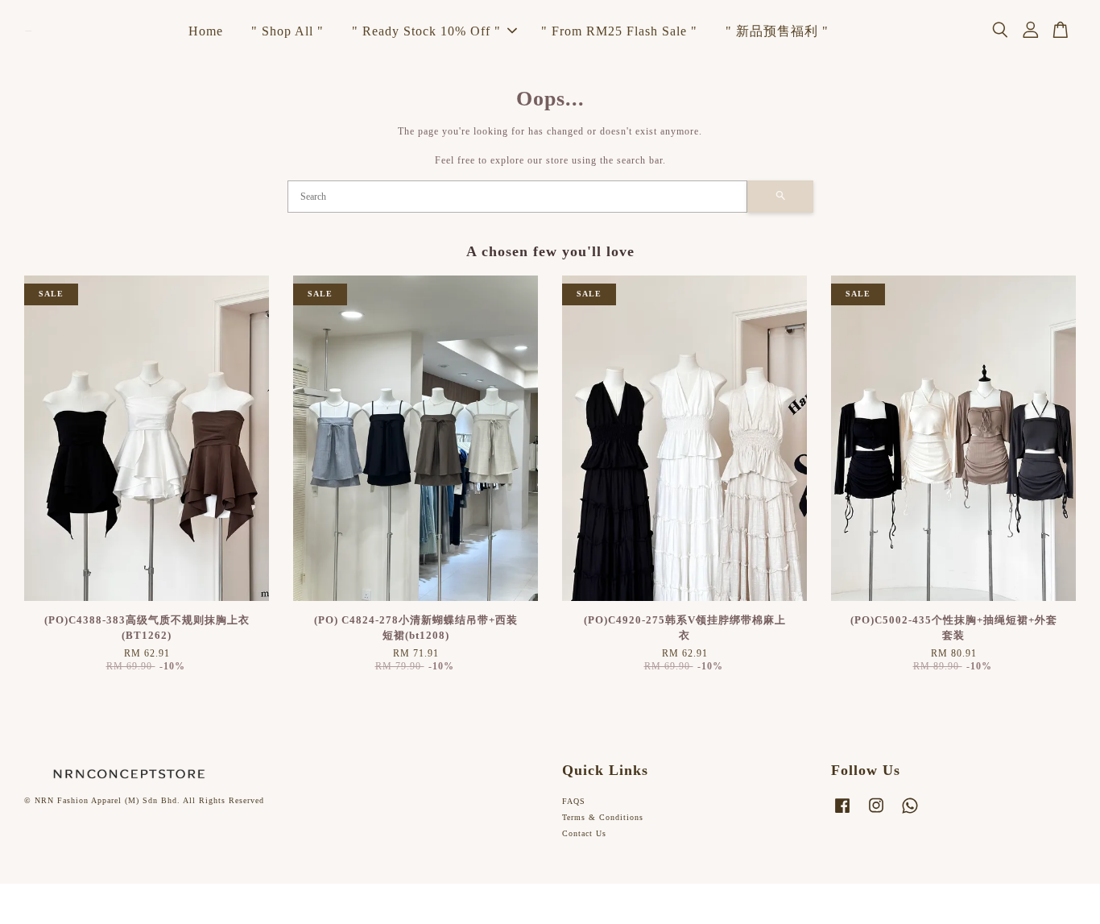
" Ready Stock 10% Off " (426, 31)
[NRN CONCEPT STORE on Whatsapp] (910, 814)
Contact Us (584, 833)
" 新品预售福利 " (777, 31)
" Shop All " (287, 31)
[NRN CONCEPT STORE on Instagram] (876, 814)
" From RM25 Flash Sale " (619, 31)
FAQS (573, 801)
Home (205, 31)
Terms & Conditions (602, 817)
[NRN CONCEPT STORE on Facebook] (842, 814)
